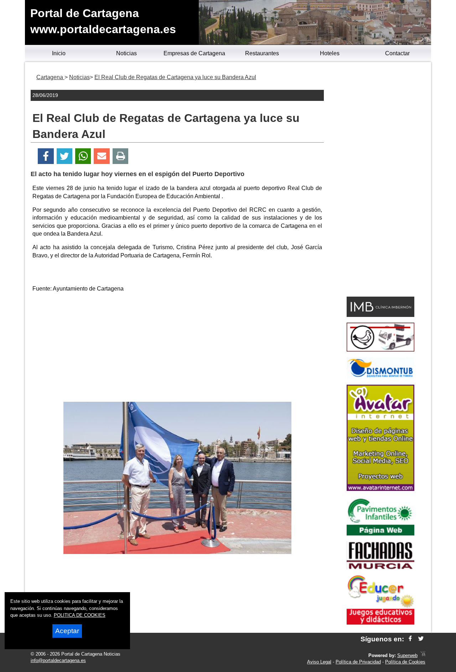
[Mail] (101, 156)
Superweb (407, 655)
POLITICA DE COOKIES (79, 615)
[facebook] (410, 639)
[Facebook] (46, 156)
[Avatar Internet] (380, 489)
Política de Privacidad (358, 662)
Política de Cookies (405, 662)
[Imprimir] (121, 156)
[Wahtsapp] (83, 156)
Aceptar (67, 631)
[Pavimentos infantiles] (380, 533)
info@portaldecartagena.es (58, 660)
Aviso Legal (319, 662)
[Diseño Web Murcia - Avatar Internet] (422, 655)
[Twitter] (64, 156)
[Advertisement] (177, 348)
